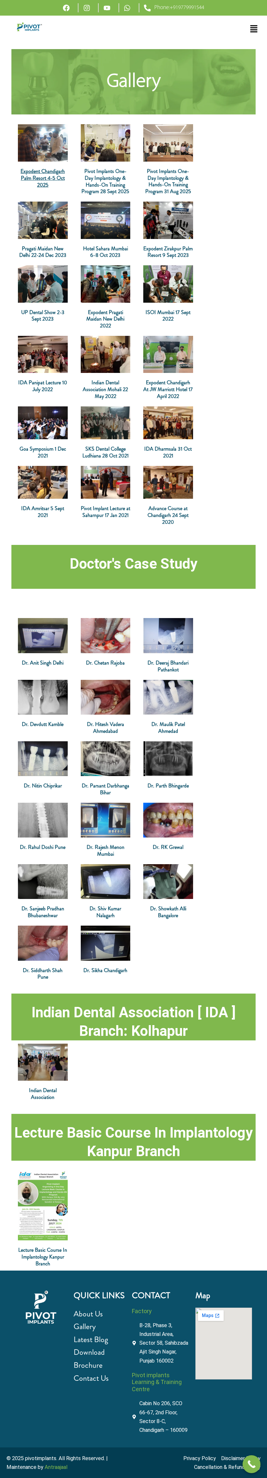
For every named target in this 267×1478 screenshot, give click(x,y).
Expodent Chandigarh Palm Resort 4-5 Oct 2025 (43, 178)
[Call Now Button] (251, 1464)
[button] (253, 29)
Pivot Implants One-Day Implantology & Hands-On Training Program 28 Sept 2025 (105, 181)
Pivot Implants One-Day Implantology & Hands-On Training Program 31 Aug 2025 (168, 181)
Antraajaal (56, 1467)
